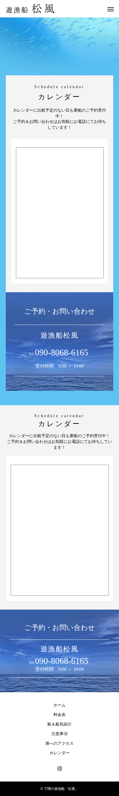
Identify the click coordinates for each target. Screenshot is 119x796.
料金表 (59, 714)
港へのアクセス (59, 743)
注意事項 (59, 733)
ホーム (59, 705)
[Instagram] (59, 768)
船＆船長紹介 (59, 724)
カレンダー (59, 752)
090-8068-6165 (61, 352)
